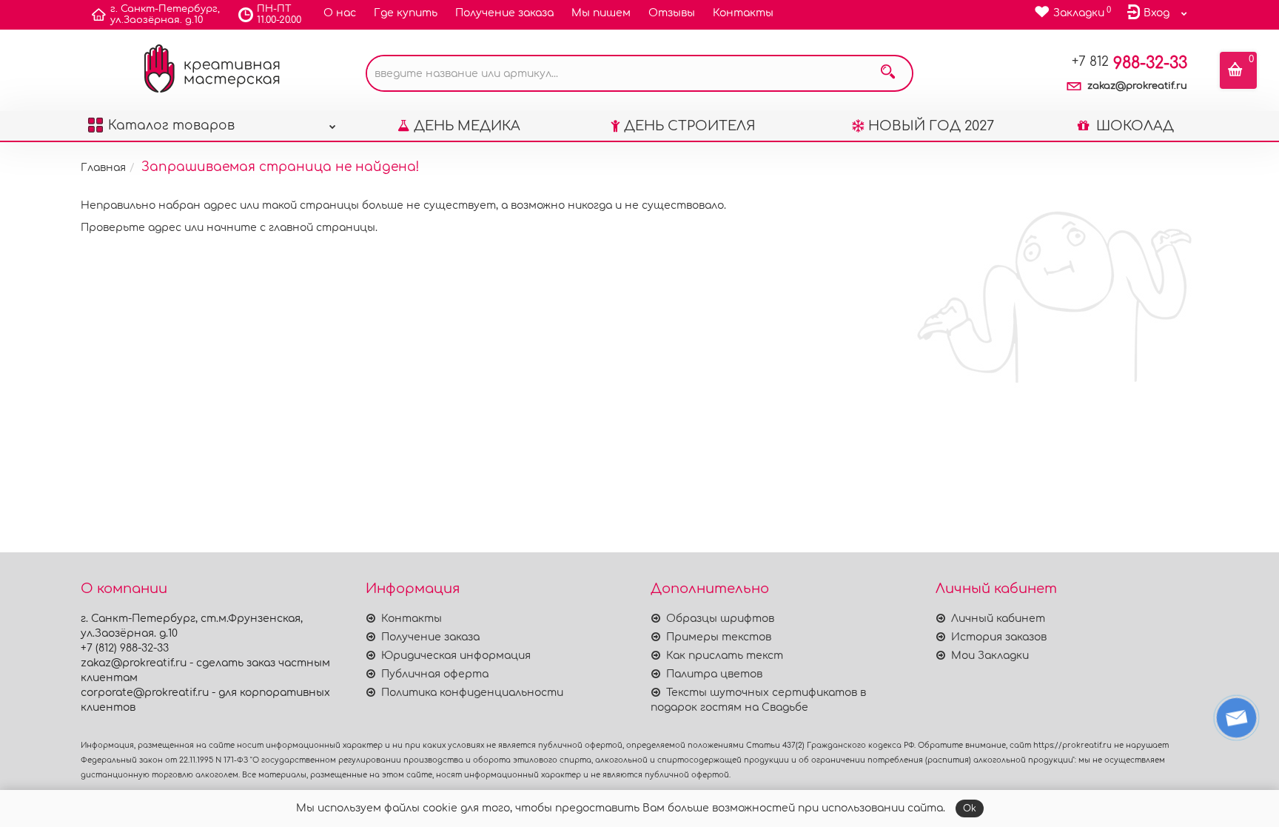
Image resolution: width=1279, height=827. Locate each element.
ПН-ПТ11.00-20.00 (279, 14)
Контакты (743, 13)
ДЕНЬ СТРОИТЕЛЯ (690, 125)
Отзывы (671, 13)
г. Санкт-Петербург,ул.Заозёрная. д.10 (165, 14)
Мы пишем (601, 13)
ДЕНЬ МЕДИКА (467, 125)
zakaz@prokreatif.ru (1137, 86)
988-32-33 (1129, 63)
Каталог (171, 125)
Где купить (405, 13)
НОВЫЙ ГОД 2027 (931, 125)
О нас (339, 13)
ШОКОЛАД (1133, 125)
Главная (103, 167)
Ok (969, 808)
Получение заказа (504, 13)
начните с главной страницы (291, 227)
